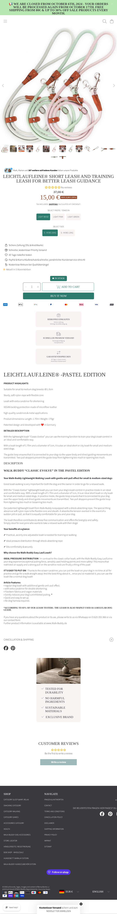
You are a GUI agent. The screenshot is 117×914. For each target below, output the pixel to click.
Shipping (53, 204)
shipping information (54, 829)
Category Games (11, 817)
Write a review (58, 762)
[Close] (112, 3)
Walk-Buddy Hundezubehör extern (20, 864)
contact (48, 805)
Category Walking (12, 811)
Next (114, 86)
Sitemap (47, 846)
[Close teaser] (81, 904)
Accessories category (14, 823)
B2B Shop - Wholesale (14, 852)
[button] (5, 21)
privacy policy (50, 834)
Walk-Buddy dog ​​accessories (17, 834)
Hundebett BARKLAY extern (16, 858)
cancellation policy (53, 817)
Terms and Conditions (54, 811)
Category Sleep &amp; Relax (16, 799)
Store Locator (10, 840)
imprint (47, 840)
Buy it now (58, 295)
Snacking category (12, 805)
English (97, 891)
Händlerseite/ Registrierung (17, 846)
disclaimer (49, 823)
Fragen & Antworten (53, 799)
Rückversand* (62, 361)
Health (7, 829)
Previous (3, 86)
